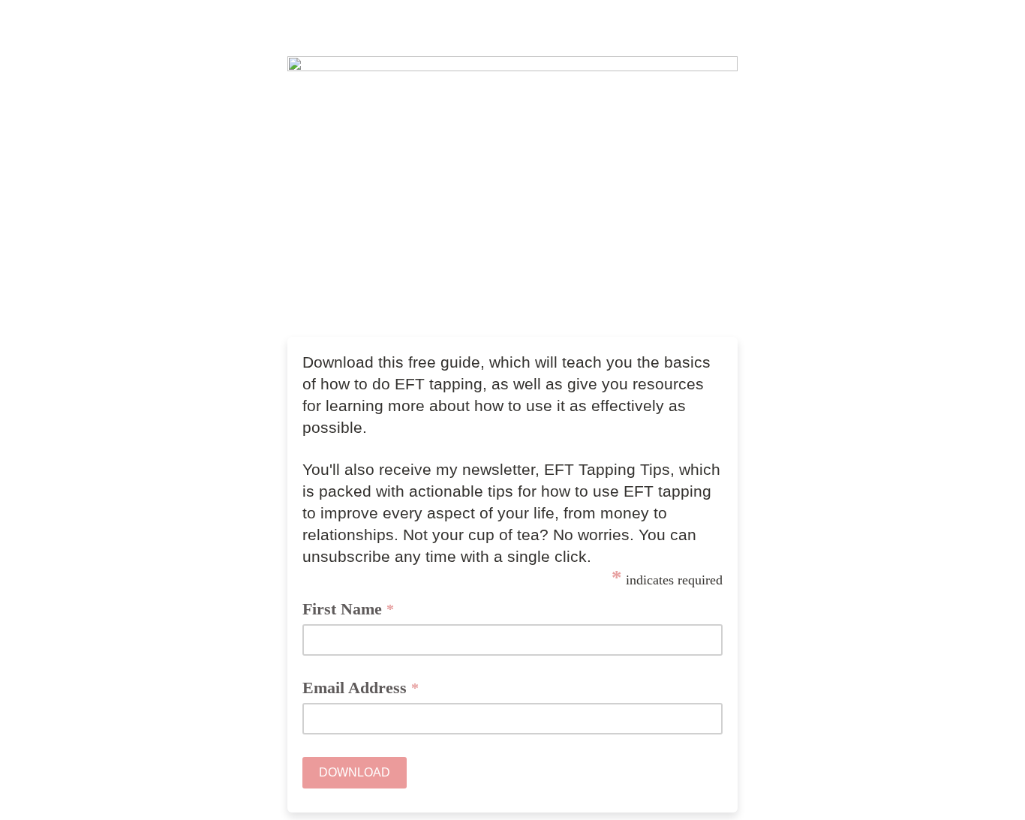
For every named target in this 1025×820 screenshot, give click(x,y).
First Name (348, 608)
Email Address (360, 687)
